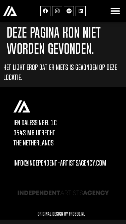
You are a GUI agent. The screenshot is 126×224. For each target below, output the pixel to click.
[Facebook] (45, 11)
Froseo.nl (77, 213)
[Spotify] (69, 11)
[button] (115, 10)
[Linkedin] (81, 11)
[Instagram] (57, 11)
